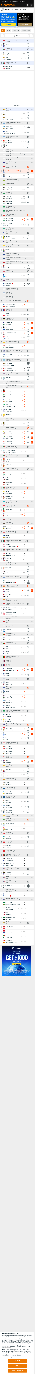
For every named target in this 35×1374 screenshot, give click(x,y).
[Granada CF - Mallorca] (17, 775)
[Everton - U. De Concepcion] (17, 237)
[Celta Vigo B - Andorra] (17, 770)
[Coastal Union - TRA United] (17, 828)
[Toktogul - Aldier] (17, 514)
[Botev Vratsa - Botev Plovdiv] (17, 219)
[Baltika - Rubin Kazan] (17, 683)
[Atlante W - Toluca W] (17, 559)
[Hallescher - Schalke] (17, 337)
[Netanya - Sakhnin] (17, 424)
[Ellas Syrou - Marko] (17, 355)
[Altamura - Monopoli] (17, 473)
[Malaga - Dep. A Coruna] (17, 118)
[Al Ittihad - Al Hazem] (17, 720)
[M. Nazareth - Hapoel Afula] (17, 437)
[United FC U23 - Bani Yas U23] (17, 864)
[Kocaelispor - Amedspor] (17, 837)
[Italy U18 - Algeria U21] (17, 936)
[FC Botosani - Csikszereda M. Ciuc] (17, 669)
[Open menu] (31, 5)
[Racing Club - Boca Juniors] (17, 127)
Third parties (8, 1347)
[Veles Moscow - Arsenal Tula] (17, 701)
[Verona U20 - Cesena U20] (17, 492)
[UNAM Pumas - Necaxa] (17, 67)
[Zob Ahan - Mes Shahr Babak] (17, 405)
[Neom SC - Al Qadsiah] (17, 715)
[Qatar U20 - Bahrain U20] (17, 913)
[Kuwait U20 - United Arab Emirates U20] (17, 903)
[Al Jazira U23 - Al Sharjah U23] (17, 859)
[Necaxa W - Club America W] (17, 554)
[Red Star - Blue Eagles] (17, 783)
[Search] (27, 5)
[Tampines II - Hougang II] (17, 752)
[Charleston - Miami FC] (17, 873)
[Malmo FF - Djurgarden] (17, 792)
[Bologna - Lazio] (17, 53)
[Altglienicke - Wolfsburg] (17, 323)
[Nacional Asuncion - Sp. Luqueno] (17, 608)
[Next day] (31, 35)
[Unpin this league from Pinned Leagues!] (16, 40)
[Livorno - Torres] (17, 460)
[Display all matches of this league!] (32, 150)
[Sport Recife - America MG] (17, 202)
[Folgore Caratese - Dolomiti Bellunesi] (17, 451)
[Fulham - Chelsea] (17, 45)
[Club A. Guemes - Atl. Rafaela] (17, 141)
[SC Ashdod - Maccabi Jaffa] (17, 442)
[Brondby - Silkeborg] (17, 275)
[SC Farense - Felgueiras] (17, 647)
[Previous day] (2, 35)
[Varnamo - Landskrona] (17, 806)
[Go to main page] (10, 5)
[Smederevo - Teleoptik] (17, 733)
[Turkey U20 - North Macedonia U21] (17, 941)
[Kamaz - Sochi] (17, 692)
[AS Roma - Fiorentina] (17, 58)
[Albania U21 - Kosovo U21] (17, 932)
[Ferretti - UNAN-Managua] (17, 581)
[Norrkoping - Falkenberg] (17, 811)
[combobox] (17, 35)
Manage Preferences (17, 1370)
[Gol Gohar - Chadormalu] (17, 410)
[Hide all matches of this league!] (32, 41)
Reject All (17, 1365)
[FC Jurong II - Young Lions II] (17, 747)
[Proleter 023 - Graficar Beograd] (17, 729)
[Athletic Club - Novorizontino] (17, 197)
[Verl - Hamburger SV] (17, 328)
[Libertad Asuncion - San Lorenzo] (17, 613)
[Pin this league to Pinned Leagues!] (22, 123)
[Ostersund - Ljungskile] (17, 801)
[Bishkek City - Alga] (17, 510)
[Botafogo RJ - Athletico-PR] (17, 188)
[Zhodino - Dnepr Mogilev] (17, 176)
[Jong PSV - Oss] (17, 568)
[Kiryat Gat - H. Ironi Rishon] (17, 432)
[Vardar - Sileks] (17, 590)
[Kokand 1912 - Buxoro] (17, 895)
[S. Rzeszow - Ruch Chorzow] (17, 630)
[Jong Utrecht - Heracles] (17, 572)
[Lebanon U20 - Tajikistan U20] (17, 908)
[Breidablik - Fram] (17, 378)
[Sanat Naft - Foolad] (17, 415)
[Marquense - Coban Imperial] (17, 364)
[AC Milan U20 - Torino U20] (17, 497)
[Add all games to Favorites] (1, 40)
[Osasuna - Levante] (17, 114)
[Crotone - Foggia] (17, 478)
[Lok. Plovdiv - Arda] (17, 224)
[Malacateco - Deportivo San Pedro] (17, 369)
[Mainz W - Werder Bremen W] (17, 346)
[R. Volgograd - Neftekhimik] (17, 696)
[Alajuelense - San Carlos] (17, 267)
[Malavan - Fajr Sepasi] (17, 400)
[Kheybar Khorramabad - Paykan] (17, 395)
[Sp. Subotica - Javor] (17, 738)
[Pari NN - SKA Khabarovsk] (17, 706)
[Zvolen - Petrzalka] (17, 761)
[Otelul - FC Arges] (17, 674)
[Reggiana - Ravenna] (17, 465)
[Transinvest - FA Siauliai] (17, 527)
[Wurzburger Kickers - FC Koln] (17, 333)
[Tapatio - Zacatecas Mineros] (17, 545)
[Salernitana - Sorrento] (17, 483)
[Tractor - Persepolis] (17, 391)
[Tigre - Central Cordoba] (17, 132)
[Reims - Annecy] (17, 314)
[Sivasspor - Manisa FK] (17, 846)
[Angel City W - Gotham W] (17, 886)
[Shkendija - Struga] (17, 595)
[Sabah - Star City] (17, 536)
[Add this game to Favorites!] (1, 45)
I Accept (17, 1360)
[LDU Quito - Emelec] (17, 284)
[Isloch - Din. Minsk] (17, 171)
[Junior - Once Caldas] (17, 250)
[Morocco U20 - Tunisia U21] (17, 927)
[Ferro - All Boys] (17, 146)
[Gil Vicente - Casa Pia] (17, 639)
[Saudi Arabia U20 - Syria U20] (17, 918)
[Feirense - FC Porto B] (17, 652)
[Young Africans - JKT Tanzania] (17, 824)
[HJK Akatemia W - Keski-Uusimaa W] (17, 305)
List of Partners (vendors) (9, 1357)
